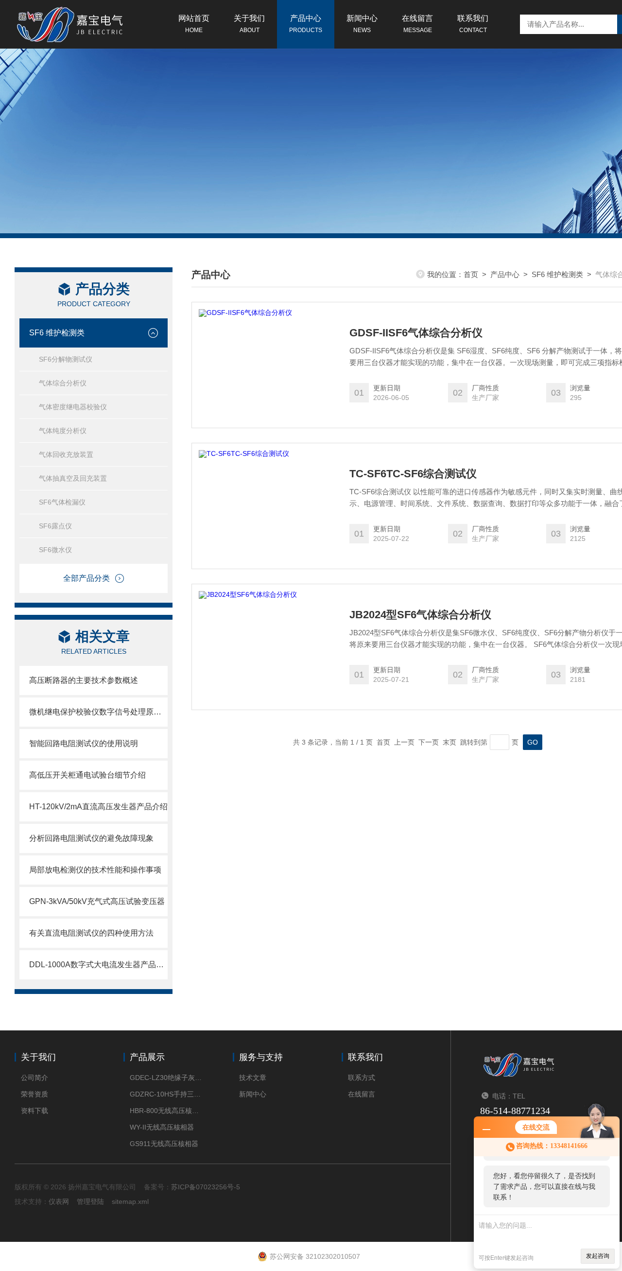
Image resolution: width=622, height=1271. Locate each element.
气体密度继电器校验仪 (73, 407)
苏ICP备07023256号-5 (205, 1187)
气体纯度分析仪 (62, 431)
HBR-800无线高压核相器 (166, 1110)
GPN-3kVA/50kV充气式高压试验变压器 (97, 901)
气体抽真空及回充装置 (73, 478)
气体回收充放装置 (66, 454)
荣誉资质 (34, 1094)
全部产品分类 (86, 578)
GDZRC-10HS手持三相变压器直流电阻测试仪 (166, 1094)
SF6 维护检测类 (57, 333)
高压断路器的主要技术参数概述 (83, 680)
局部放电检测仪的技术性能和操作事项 (95, 870)
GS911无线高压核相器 (164, 1144)
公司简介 (34, 1077)
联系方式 (361, 1077)
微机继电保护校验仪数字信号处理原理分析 (98, 712)
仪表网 (59, 1201)
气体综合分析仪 (62, 383)
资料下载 (34, 1110)
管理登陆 (90, 1201)
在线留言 (417, 24)
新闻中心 (362, 24)
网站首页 (193, 24)
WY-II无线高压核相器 (162, 1127)
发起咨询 (597, 1256)
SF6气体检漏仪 (62, 502)
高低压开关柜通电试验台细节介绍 (87, 775)
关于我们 (249, 24)
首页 (471, 274)
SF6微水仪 (55, 550)
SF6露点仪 (55, 526)
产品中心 (305, 24)
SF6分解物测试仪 (65, 359)
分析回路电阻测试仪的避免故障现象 (91, 838)
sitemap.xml (130, 1201)
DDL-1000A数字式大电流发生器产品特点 (98, 964)
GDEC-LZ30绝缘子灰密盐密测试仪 (166, 1077)
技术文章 (252, 1077)
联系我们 (472, 24)
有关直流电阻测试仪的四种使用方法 (91, 933)
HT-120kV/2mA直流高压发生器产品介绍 (98, 806)
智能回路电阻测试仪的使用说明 (83, 743)
